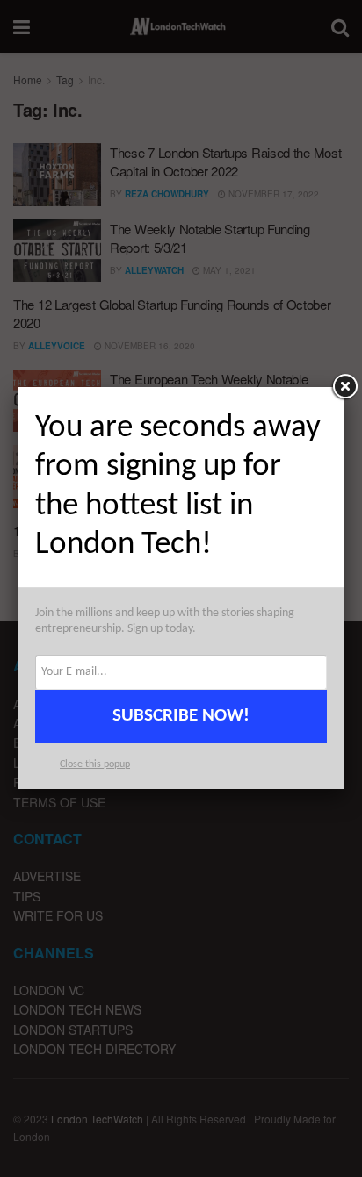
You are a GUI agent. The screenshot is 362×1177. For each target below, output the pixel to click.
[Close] (344, 387)
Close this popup (95, 764)
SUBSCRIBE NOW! (181, 716)
